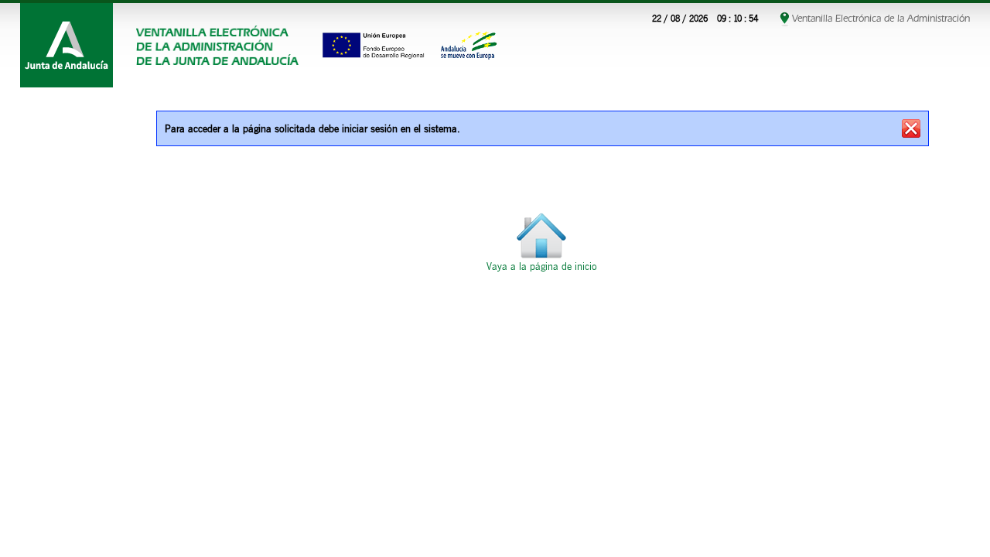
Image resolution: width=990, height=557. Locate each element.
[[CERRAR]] (911, 128)
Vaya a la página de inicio (541, 266)
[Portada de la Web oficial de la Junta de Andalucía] (66, 45)
